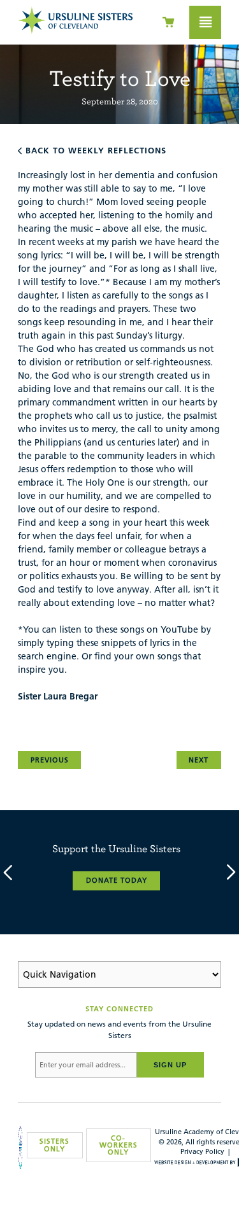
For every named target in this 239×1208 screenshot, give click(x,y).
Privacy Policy (202, 1151)
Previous (50, 759)
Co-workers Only (118, 1145)
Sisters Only (54, 1145)
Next (198, 759)
